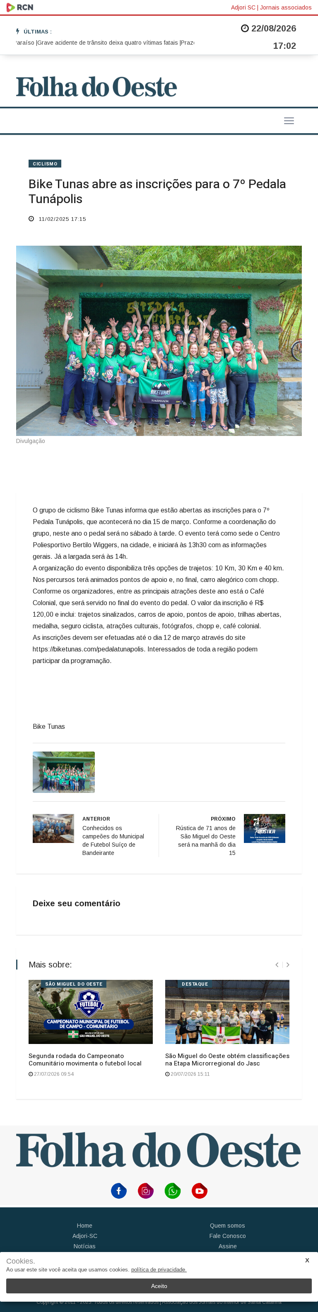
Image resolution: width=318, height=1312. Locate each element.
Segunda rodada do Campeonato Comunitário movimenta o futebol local (85, 1059)
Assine (228, 1246)
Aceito (159, 1286)
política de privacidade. (159, 1270)
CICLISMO (45, 164)
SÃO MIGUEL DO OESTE (73, 984)
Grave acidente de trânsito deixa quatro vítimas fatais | (95, 42)
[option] (95, 42)
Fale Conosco (228, 1236)
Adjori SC (243, 7)
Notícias (85, 1246)
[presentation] (276, 964)
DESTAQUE (195, 984)
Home (84, 1225)
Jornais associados (286, 7)
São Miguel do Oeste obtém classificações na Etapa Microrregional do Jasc (227, 1059)
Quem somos (227, 1225)
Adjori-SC (84, 1236)
